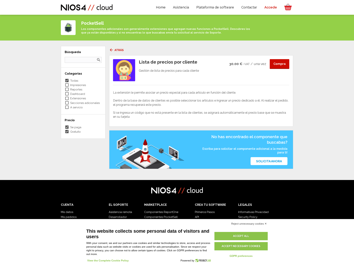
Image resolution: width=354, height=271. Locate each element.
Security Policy (247, 217)
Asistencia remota (120, 212)
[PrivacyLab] (202, 260)
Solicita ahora (269, 161)
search (98, 60)
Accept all (241, 236)
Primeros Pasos (205, 212)
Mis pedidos (69, 217)
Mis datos (67, 212)
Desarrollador (118, 217)
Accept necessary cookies (241, 246)
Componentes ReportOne (161, 212)
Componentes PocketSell (161, 217)
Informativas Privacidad (253, 212)
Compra (279, 64)
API (197, 217)
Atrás (116, 50)
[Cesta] (287, 7)
